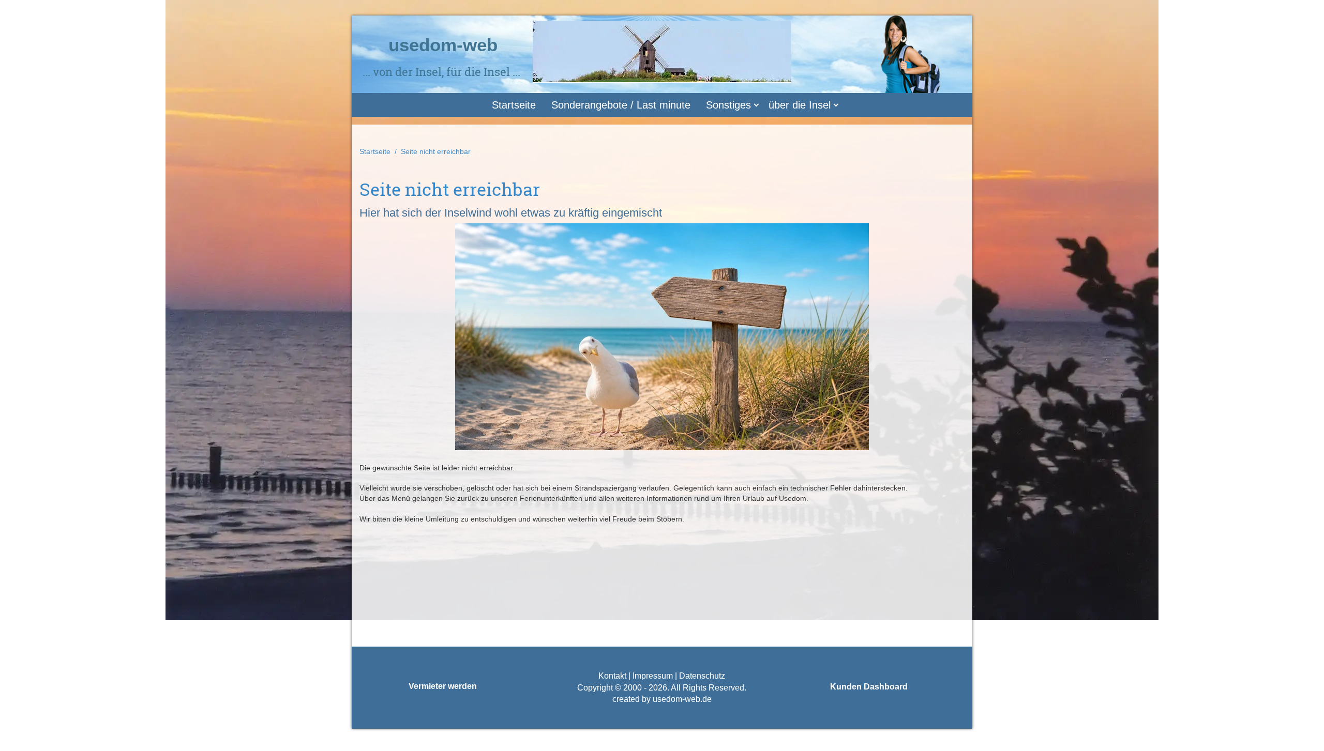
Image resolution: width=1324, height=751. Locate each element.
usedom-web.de (682, 699)
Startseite (514, 105)
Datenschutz (701, 675)
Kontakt (612, 675)
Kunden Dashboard (869, 686)
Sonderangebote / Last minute (620, 105)
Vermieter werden (443, 686)
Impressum (653, 675)
